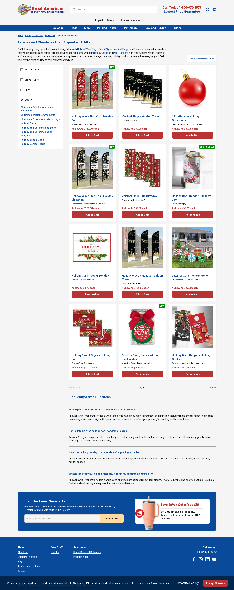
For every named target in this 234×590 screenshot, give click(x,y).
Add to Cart (92, 135)
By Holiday (50, 35)
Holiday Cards (100, 52)
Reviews (22, 571)
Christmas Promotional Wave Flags (40, 119)
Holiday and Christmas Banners (38, 127)
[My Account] (207, 10)
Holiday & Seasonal (34, 35)
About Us (23, 552)
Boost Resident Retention (87, 552)
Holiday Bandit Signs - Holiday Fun (91, 357)
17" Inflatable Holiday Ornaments (185, 118)
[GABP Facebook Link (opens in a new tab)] (194, 559)
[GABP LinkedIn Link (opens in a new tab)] (207, 559)
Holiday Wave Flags (87, 49)
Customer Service (27, 556)
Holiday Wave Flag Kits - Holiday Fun (92, 118)
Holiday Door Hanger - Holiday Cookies (191, 357)
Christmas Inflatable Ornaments (37, 115)
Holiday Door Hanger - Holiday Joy (191, 197)
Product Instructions (29, 566)
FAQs (20, 561)
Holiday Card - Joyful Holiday (90, 275)
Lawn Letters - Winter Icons (190, 275)
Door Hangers (120, 52)
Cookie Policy (157, 583)
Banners (138, 49)
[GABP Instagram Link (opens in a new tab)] (201, 559)
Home (20, 35)
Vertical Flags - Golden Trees (141, 116)
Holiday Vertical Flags (32, 144)
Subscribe (112, 518)
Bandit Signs (105, 49)
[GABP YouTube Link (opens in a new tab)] (214, 559)
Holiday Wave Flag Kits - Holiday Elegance (92, 197)
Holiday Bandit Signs (32, 139)
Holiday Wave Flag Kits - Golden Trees (142, 277)
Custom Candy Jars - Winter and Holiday (140, 357)
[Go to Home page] (41, 9)
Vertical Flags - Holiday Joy (139, 196)
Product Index (80, 556)
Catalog (55, 552)
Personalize (193, 214)
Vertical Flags (121, 49)
